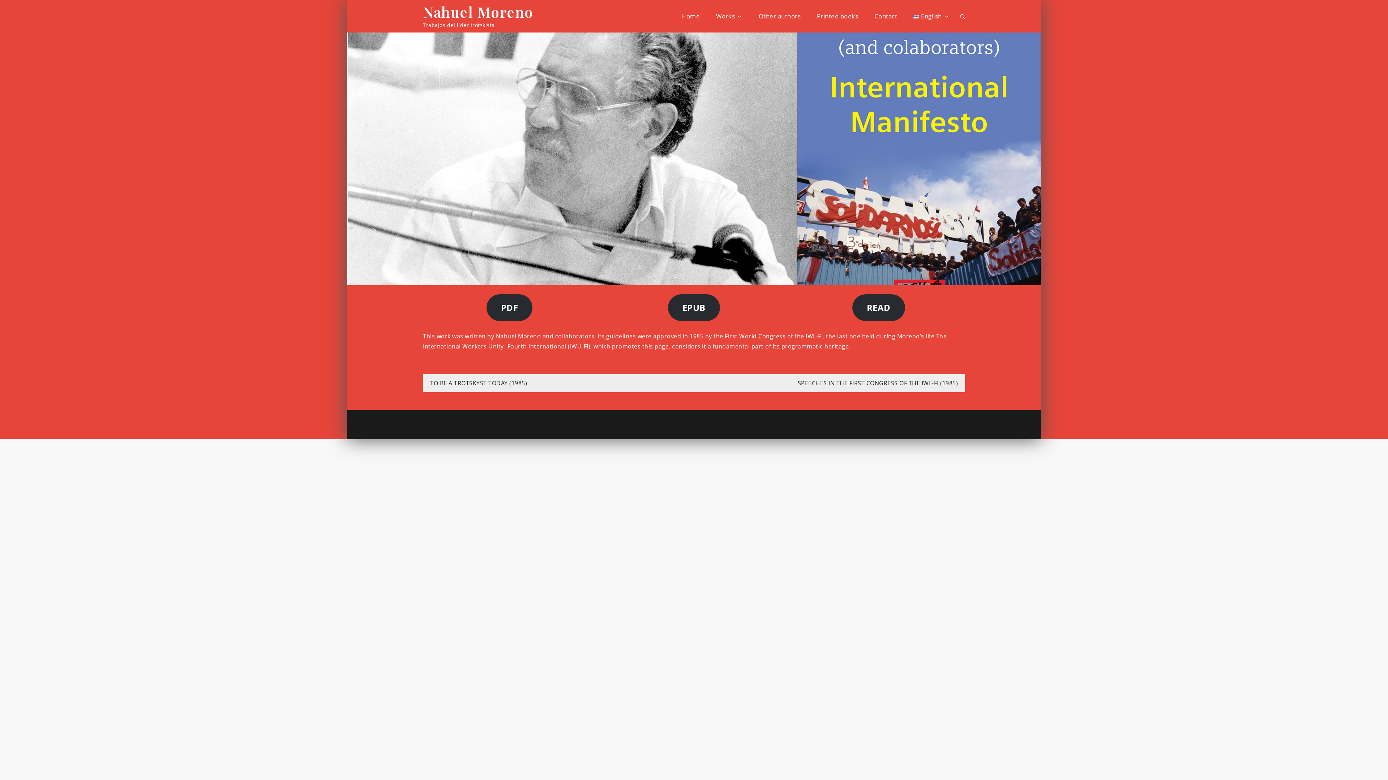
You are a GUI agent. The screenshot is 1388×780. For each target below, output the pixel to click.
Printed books (837, 16)
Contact (886, 16)
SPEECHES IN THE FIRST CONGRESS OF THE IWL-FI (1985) (878, 383)
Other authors (780, 16)
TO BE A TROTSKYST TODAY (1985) (478, 383)
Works (725, 16)
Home (690, 16)
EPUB (694, 307)
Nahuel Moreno (478, 11)
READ (879, 307)
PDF (509, 307)
